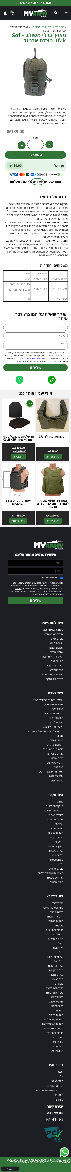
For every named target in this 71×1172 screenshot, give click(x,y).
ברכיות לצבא (57, 828)
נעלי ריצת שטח (55, 965)
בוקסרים (59, 983)
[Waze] (48, 1119)
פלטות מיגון (57, 855)
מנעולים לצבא (56, 670)
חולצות (59, 1010)
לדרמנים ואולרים (55, 753)
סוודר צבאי (58, 1041)
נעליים (60, 952)
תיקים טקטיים (56, 882)
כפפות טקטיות (56, 837)
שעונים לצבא (56, 643)
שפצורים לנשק (56, 776)
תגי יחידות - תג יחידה (52, 713)
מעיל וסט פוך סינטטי (53, 907)
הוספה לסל (35, 155)
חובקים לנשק (56, 717)
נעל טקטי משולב (55, 956)
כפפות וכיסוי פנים (54, 1032)
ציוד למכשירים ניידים (53, 634)
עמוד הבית (60, 27)
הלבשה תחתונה (55, 916)
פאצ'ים (59, 801)
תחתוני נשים (57, 1050)
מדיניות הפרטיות (17, 1162)
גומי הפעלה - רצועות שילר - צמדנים (45, 731)
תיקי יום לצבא (56, 661)
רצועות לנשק (56, 722)
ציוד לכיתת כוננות (54, 819)
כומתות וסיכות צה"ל (53, 749)
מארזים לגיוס (57, 638)
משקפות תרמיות (55, 846)
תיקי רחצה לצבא (55, 665)
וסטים (60, 864)
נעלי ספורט (57, 979)
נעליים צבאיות (56, 974)
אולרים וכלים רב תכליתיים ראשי (48, 700)
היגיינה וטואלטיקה (54, 679)
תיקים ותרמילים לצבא (52, 656)
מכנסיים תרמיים (55, 939)
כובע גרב (58, 925)
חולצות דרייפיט (56, 1015)
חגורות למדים (56, 740)
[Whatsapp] (61, 1119)
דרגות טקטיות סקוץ (53, 704)
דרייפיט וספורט (56, 1001)
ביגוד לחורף (57, 903)
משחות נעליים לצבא (53, 629)
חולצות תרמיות (55, 921)
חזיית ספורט (57, 1006)
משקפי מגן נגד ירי (54, 806)
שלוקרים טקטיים (55, 877)
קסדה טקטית (56, 859)
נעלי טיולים (58, 961)
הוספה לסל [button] (18, 456)
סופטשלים (58, 1046)
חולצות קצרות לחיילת (52, 1024)
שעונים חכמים (56, 647)
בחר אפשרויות (52, 456)
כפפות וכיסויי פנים (54, 930)
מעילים (59, 943)
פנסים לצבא (57, 780)
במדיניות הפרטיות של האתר (37, 358)
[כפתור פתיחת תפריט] (66, 13)
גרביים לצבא (57, 997)
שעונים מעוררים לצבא (52, 674)
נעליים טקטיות (56, 850)
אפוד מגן (35, 27)
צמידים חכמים (56, 652)
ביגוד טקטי (58, 947)
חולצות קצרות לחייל (53, 1019)
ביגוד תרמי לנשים (54, 992)
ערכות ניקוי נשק (55, 762)
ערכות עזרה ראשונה (53, 810)
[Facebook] (54, 1119)
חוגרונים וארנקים (55, 744)
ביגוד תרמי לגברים (54, 988)
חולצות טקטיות (55, 832)
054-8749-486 (55, 1113)
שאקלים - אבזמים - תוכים (51, 771)
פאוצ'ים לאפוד (56, 815)
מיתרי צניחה (57, 758)
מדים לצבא (58, 934)
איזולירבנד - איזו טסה (53, 726)
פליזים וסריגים (56, 912)
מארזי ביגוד (58, 1037)
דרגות (60, 735)
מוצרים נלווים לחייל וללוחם (50, 873)
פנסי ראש (58, 767)
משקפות (58, 841)
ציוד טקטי (47, 27)
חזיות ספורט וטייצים (53, 1028)
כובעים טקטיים (56, 868)
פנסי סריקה (57, 709)
